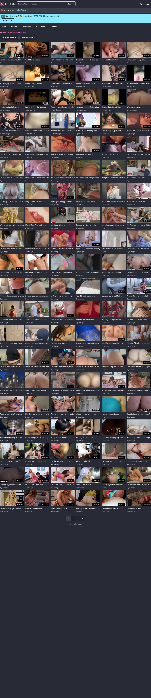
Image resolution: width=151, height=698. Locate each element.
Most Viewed (40, 26)
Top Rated (14, 26)
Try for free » (7, 20)
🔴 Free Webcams (8, 10)
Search (70, 4)
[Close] (149, 16)
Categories (53, 26)
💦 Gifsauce (21, 10)
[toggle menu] (135, 3)
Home (4, 26)
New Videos (27, 26)
